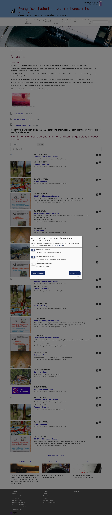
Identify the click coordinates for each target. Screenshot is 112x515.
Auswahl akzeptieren (38, 273)
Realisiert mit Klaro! (76, 276)
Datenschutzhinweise (57, 245)
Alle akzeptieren (74, 273)
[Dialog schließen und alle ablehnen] (81, 237)
